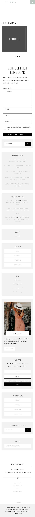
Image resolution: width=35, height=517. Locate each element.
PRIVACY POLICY (17, 485)
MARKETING (17, 260)
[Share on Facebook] (15, 56)
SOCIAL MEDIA (18, 264)
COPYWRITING (17, 255)
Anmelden (17, 280)
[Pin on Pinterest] (19, 56)
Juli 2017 (17, 236)
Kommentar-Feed (17, 288)
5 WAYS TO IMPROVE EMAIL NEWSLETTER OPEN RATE (17, 202)
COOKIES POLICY (17, 491)
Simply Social (17, 11)
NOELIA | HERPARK (13, 200)
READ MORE (10, 348)
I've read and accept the (18, 381)
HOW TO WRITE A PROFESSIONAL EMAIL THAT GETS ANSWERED (18, 219)
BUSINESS (17, 251)
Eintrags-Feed (17, 284)
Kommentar (7, 88)
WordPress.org (17, 292)
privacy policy (25, 381)
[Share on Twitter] (17, 56)
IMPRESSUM (17, 483)
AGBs (17, 488)
